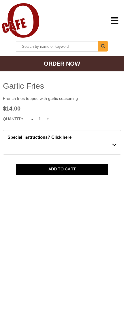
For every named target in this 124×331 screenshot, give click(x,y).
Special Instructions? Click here (39, 137)
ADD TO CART (62, 169)
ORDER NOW (62, 63)
